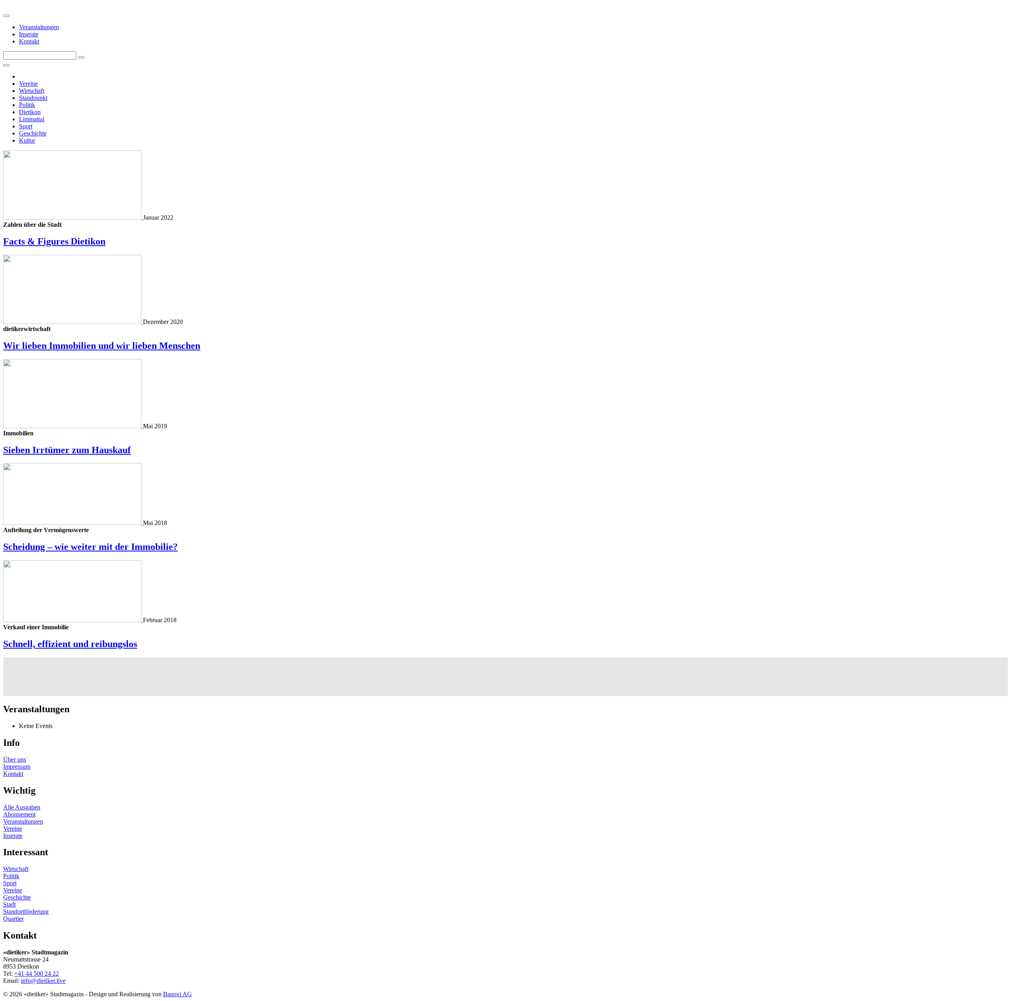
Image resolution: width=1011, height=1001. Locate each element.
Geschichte (33, 133)
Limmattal (31, 119)
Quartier (13, 918)
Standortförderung (26, 911)
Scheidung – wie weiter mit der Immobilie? (90, 547)
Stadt (9, 904)
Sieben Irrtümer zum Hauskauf (67, 450)
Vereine (28, 83)
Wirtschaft (31, 90)
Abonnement (19, 814)
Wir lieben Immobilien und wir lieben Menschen (101, 346)
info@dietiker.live (43, 980)
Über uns (14, 759)
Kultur (27, 140)
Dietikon (30, 112)
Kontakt (29, 41)
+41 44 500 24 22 (36, 973)
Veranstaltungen (39, 27)
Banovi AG (177, 994)
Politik (27, 105)
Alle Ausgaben (21, 807)
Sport (25, 126)
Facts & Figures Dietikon (54, 241)
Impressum (16, 766)
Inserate (28, 34)
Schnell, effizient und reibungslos (70, 644)
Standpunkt (33, 97)
